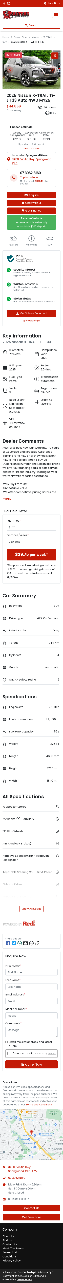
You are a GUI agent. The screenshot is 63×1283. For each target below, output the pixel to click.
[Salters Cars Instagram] (9, 3)
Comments (13, 1023)
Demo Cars (20, 37)
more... (7, 499)
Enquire (34, 195)
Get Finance (33, 211)
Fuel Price (14, 521)
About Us (8, 1236)
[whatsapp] (19, 943)
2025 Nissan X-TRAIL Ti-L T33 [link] (27, 42)
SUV (5, 42)
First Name (13, 966)
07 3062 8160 (16, 1178)
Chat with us (33, 203)
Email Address (15, 994)
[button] (56, 14)
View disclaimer (31, 148)
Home (6, 37)
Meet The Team (13, 1248)
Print (53, 113)
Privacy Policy (12, 1260)
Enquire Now (31, 1064)
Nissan (35, 37)
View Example (33, 320)
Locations (54, 3)
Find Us (7, 1240)
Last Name (13, 980)
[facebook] (7, 943)
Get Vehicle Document (33, 313)
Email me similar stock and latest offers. (30, 1044)
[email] (25, 943)
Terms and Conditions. (39, 1104)
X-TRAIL (47, 37)
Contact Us (31, 1208)
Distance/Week (18, 535)
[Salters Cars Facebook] (5, 3)
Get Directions (31, 1217)
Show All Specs (31, 909)
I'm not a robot (22, 1053)
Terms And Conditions (10, 1254)
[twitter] (13, 943)
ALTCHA (52, 1053)
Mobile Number (16, 1009)
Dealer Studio (24, 1279)
